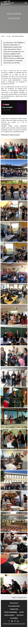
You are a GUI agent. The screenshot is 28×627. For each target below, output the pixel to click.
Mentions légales (9, 615)
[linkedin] (18, 621)
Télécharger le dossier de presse (10, 134)
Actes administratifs (14, 606)
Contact (21, 612)
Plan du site (20, 615)
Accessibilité (14, 618)
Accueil (3, 36)
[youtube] (12, 621)
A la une (8, 36)
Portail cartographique (10, 612)
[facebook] (9, 621)
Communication (14, 609)
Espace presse (14, 603)
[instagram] (15, 621)
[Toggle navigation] (26, 3)
